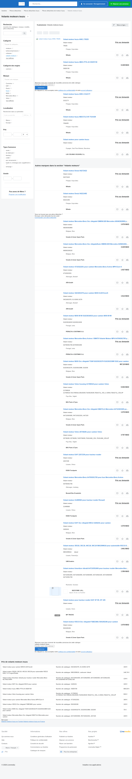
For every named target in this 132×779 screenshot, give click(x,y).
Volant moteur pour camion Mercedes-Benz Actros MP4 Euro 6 (23, 699)
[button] (122, 55)
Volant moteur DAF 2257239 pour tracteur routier (82, 454)
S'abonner (41, 87)
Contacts (4, 743)
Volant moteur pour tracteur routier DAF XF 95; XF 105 (84, 600)
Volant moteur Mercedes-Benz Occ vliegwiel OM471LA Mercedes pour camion (26, 716)
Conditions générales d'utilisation (41, 736)
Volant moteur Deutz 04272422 (75, 171)
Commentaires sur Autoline (39, 747)
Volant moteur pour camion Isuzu (76, 139)
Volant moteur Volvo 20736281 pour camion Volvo (82, 432)
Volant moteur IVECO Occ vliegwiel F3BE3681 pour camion (22, 704)
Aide (3, 740)
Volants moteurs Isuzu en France (34, 721)
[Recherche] (31, 4)
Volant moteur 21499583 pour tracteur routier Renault (84, 500)
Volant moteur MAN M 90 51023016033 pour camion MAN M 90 (87, 316)
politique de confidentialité (66, 90)
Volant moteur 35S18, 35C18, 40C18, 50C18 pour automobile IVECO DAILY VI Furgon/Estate (25, 672)
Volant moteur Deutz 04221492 (75, 193)
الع (2, 751)
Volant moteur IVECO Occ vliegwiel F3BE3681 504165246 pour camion (90, 622)
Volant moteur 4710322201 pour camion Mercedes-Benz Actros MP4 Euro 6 (92, 267)
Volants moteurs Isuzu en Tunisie (12, 721)
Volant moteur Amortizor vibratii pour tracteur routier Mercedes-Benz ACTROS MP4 (25, 678)
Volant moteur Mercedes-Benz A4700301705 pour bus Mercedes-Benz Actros (93, 477)
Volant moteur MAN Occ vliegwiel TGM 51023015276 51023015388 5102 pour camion (96, 361)
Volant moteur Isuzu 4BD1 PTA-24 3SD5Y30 (80, 62)
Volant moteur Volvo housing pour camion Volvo (18, 694)
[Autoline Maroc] (9, 4)
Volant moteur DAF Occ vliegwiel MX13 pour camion (20, 684)
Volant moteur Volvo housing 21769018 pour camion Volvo (86, 384)
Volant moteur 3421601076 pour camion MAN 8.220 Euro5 (85, 293)
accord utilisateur (86, 90)
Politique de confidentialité (38, 740)
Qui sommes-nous (8, 736)
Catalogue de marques (37, 750)
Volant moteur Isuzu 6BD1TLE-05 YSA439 (79, 117)
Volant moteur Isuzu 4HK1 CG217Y (76, 94)
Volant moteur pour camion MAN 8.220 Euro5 (17, 667)
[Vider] (30, 31)
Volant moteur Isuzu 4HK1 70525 (76, 39)
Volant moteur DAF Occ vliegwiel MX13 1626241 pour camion (87, 523)
